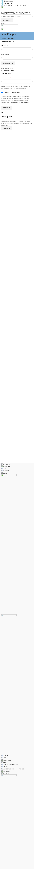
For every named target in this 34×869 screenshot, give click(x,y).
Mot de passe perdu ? (7, 68)
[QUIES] (4, 473)
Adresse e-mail (6, 78)
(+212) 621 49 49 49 (10, 5)
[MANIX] (4, 762)
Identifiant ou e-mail (7, 46)
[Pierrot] (9, 544)
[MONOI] (4, 755)
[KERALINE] (5, 773)
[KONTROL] (5, 771)
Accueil (3, 38)
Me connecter (8, 63)
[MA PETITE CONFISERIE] (9, 764)
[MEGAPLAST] (6, 760)
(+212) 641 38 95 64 (23, 5)
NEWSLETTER (8, 3)
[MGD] (3, 758)
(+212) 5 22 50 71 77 (10, 1)
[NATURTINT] (9, 684)
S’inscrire (6, 107)
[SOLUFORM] (5, 466)
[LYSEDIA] (4, 766)
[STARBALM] (5, 464)
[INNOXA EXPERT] (9, 844)
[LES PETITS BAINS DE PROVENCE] (12, 769)
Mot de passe (5, 54)
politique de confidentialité (21, 102)
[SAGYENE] (5, 471)
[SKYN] (3, 468)
